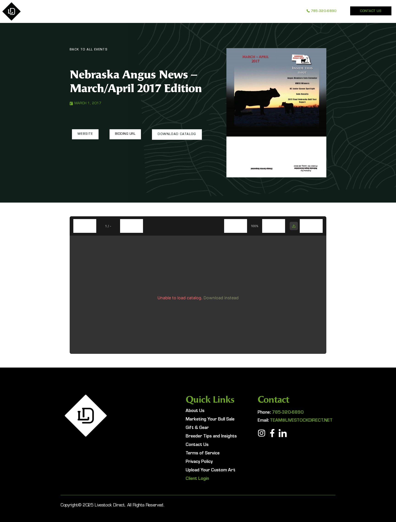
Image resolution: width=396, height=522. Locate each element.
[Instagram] (262, 433)
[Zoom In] (273, 226)
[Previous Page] (84, 226)
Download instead (221, 297)
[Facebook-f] (272, 433)
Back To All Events (88, 50)
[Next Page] (131, 226)
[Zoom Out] (235, 226)
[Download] (294, 226)
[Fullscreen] (311, 226)
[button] (85, 134)
